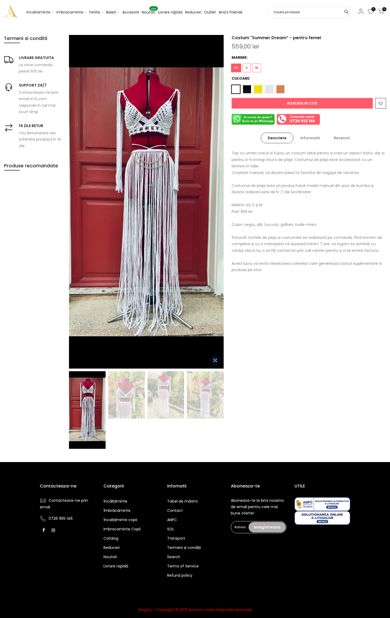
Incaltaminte (38, 12)
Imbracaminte (70, 12)
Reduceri (193, 12)
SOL (170, 529)
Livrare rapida (170, 12)
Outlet (210, 12)
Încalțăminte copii (120, 519)
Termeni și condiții (184, 547)
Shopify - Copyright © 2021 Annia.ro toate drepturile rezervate (195, 609)
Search (173, 556)
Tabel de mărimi (182, 501)
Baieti (111, 12)
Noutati (149, 11)
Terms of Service (183, 566)
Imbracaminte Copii (122, 529)
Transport (176, 538)
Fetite (94, 12)
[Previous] (78, 201)
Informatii (310, 138)
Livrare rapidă (115, 566)
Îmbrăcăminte (117, 510)
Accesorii (130, 12)
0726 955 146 (61, 518)
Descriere (277, 138)
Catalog (110, 538)
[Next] (214, 201)
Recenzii (342, 138)
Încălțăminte (115, 501)
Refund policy (179, 575)
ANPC (172, 519)
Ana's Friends (230, 12)
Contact (175, 510)
